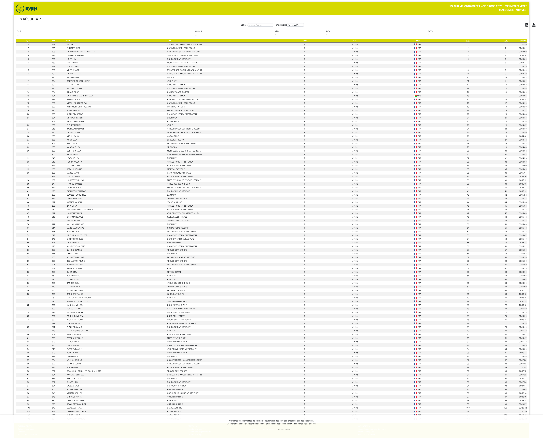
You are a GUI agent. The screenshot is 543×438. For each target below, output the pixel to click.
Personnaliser (284, 429)
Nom (68, 40)
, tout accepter (263, 429)
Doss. (53, 40)
